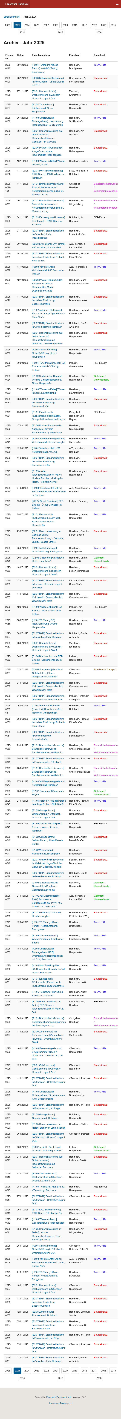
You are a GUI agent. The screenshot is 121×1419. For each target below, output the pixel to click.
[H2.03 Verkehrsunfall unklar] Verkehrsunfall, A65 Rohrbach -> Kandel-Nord (49, 1262)
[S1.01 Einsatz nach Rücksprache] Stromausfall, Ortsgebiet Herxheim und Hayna (48, 415)
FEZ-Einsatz (100, 217)
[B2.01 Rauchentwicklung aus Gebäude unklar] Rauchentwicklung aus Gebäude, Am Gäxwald (47, 136)
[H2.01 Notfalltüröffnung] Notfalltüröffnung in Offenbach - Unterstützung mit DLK (48, 1249)
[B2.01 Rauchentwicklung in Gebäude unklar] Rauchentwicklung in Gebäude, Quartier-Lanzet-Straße (48, 536)
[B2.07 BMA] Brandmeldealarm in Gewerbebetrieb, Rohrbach (48, 324)
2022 (46, 25)
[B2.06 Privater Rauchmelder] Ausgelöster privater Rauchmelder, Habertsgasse (47, 151)
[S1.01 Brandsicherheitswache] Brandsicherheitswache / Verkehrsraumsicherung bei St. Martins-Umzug (48, 189)
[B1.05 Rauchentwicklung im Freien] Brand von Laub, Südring (48, 1125)
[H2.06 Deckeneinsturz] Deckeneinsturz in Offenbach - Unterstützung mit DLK (47, 1177)
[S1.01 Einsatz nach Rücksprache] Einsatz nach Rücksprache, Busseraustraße (48, 982)
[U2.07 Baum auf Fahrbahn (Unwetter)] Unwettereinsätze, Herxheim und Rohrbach (47, 709)
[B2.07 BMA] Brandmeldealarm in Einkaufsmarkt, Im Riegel (48, 1106)
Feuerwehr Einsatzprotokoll (58, 1397)
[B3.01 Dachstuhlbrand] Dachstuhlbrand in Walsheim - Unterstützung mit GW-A (47, 646)
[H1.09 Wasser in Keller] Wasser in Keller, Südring (48, 162)
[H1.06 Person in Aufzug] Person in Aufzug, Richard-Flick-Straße (49, 802)
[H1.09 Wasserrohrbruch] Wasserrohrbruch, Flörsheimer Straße (47, 939)
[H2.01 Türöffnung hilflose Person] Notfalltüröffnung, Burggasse (45, 1275)
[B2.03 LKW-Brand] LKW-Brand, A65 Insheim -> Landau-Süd (48, 245)
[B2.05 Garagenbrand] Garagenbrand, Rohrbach (45, 1116)
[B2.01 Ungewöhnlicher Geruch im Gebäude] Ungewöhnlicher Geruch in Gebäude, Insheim (48, 863)
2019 (74, 25)
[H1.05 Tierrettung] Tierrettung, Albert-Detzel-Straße (47, 993)
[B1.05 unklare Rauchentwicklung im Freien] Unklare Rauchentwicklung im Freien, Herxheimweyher (47, 476)
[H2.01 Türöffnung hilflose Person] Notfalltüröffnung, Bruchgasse (45, 68)
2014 (22, 32)
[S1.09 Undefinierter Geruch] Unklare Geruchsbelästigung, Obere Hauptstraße (47, 379)
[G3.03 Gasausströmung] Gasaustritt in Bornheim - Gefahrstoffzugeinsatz (45, 886)
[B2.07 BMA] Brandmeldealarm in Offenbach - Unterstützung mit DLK (48, 1081)
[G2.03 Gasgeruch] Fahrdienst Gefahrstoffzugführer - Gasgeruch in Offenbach (47, 673)
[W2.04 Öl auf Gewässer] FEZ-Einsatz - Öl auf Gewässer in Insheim (48, 504)
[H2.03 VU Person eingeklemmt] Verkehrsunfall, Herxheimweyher (49, 440)
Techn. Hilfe (100, 64)
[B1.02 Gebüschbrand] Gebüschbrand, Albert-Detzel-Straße (47, 840)
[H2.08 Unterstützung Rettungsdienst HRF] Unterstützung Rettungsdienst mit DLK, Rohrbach (47, 954)
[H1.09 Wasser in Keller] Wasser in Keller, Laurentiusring (48, 390)
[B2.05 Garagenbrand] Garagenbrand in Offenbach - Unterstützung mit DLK (47, 814)
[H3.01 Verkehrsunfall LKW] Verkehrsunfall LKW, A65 (46, 449)
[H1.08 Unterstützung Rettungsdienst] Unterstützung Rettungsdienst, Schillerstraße (47, 121)
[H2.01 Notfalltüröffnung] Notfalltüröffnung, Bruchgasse (47, 549)
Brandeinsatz (100, 77)
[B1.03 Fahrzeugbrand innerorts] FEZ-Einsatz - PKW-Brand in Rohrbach (48, 221)
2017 (94, 25)
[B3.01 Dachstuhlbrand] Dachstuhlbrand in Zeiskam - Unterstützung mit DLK (47, 94)
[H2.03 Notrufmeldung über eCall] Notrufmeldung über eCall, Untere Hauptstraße (48, 969)
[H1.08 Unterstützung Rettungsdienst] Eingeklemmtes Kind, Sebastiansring (48, 1095)
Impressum (54, 1403)
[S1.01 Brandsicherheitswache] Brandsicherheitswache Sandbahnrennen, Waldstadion (48, 748)
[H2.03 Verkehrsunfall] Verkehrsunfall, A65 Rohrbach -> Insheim (49, 270)
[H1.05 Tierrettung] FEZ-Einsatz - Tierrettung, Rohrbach (48, 1188)
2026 (7, 25)
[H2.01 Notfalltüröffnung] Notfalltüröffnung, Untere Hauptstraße (44, 353)
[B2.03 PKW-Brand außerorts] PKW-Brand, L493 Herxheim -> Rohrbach (48, 174)
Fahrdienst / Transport (105, 669)
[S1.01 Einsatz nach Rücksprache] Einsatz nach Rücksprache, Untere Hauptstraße (46, 520)
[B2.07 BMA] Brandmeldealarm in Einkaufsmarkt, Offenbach (48, 760)
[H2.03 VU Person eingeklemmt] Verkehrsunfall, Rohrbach (48, 783)
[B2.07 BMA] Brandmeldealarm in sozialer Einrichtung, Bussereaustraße (48, 300)
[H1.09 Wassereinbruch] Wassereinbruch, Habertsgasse (48, 1220)
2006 (98, 32)
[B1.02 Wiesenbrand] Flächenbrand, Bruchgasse (46, 851)
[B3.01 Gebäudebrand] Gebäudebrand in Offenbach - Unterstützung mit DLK (47, 1068)
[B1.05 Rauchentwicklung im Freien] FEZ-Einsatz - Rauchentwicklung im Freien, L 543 (47, 1007)
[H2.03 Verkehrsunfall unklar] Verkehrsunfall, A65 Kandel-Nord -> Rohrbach (49, 491)
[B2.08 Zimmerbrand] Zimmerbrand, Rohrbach (44, 1313)
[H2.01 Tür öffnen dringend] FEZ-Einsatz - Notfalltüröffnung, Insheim (49, 366)
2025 (17, 25)
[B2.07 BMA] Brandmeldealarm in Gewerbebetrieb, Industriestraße (48, 234)
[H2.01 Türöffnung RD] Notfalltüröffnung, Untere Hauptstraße (44, 623)
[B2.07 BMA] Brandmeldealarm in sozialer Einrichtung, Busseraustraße (48, 402)
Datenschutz (66, 1403)
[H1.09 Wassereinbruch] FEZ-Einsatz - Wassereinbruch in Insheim (47, 610)
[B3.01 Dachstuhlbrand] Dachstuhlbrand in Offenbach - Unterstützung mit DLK (47, 1288)
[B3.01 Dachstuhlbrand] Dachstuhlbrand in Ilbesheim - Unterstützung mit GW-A (47, 570)
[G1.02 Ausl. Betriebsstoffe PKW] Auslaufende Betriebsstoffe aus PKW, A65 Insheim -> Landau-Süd (47, 901)
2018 (84, 25)
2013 (60, 32)
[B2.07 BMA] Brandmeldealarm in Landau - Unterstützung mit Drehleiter (48, 584)
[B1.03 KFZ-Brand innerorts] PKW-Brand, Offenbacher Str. (47, 1211)
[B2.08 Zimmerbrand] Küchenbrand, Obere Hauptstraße (43, 108)
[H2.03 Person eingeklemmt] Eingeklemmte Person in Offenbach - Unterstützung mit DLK (47, 1054)
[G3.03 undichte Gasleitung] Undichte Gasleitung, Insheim (47, 1148)
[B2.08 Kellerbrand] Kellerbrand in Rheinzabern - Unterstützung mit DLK (48, 81)
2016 (103, 25)
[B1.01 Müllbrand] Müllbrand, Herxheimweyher (46, 914)
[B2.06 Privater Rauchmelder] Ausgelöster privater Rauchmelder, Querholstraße (47, 429)
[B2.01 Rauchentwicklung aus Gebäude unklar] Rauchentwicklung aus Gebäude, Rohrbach (47, 1162)
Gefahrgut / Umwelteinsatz (101, 377)
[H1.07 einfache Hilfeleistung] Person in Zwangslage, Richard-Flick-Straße (48, 313)
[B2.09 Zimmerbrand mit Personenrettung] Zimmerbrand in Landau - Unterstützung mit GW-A (48, 1037)
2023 (36, 25)
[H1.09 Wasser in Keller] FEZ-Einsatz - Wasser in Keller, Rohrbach (47, 827)
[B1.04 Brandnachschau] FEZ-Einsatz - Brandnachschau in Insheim (47, 659)
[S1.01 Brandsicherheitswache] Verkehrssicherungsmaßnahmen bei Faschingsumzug (49, 1021)
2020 (65, 25)
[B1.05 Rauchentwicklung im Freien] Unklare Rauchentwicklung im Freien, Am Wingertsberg (47, 1234)
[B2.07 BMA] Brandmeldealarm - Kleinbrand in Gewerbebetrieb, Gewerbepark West (48, 597)
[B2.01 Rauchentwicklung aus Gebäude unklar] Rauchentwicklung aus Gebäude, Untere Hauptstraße (47, 338)
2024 (26, 25)
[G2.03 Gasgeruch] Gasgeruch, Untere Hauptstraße (48, 559)
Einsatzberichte (12, 16)
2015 (113, 25)
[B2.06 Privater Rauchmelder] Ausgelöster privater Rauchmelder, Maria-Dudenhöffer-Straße (47, 285)
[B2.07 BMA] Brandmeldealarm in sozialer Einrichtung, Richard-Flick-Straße (48, 257)
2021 (55, 25)
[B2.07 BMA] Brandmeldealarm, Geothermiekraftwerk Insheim (48, 697)
